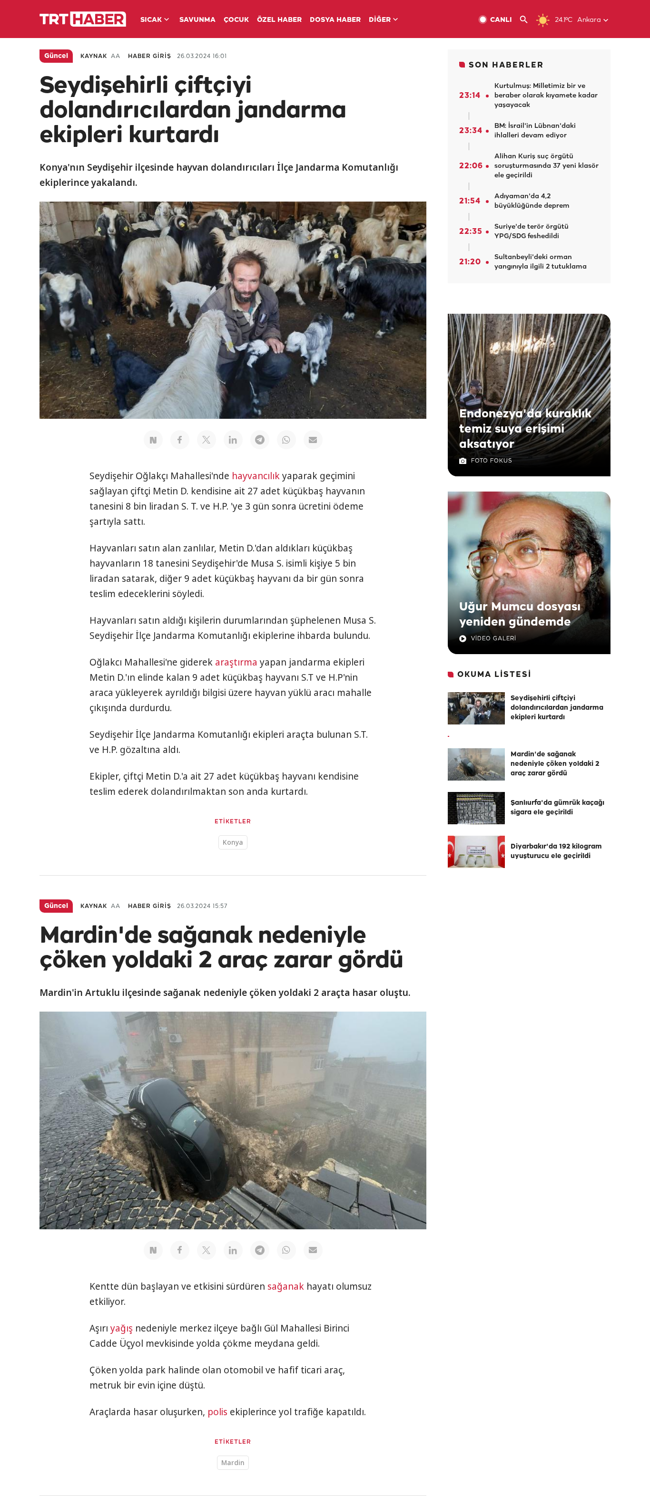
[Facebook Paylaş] (179, 439)
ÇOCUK (236, 20)
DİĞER (380, 20)
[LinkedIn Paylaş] (233, 439)
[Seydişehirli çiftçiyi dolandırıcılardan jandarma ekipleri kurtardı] (476, 708)
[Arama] (527, 19)
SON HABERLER (506, 65)
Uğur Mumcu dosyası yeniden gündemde (520, 614)
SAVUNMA (197, 20)
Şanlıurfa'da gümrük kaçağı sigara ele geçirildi (557, 808)
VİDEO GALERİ (493, 639)
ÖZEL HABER (279, 20)
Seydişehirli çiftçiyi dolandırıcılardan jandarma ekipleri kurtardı (557, 708)
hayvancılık (256, 476)
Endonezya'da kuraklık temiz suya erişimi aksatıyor (525, 429)
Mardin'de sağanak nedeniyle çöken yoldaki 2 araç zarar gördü (555, 764)
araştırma (236, 662)
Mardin (233, 1462)
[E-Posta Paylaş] (313, 439)
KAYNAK (93, 56)
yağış (121, 1328)
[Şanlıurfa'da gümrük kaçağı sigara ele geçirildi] (476, 808)
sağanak (285, 1286)
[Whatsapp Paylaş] (286, 439)
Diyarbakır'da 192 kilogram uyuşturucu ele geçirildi (556, 851)
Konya (233, 842)
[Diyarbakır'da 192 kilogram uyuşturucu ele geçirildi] (476, 852)
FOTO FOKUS (491, 461)
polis (217, 1412)
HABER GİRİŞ (149, 56)
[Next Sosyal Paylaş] (153, 439)
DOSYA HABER (335, 20)
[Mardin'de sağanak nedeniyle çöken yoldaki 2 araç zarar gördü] (476, 764)
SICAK (151, 20)
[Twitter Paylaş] (206, 439)
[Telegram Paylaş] (259, 439)
